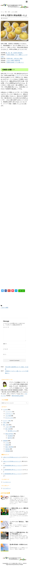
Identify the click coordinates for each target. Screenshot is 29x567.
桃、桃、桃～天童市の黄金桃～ (14, 53)
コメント (6, 327)
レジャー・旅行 (7, 420)
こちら (17, 75)
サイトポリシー (7, 488)
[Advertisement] (14, 173)
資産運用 (5, 440)
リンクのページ (7, 482)
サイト (4, 354)
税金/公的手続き (9, 433)
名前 (5, 343)
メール (5, 349)
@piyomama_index (17, 395)
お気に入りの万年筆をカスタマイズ (11, 457)
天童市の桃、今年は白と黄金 (14, 58)
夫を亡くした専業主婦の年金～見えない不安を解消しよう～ (19, 533)
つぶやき (5, 409)
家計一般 (7, 429)
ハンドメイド (8, 411)
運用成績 (7, 451)
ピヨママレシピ (9, 413)
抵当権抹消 (10, 435)
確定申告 (10, 438)
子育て (4, 422)
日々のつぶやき (9, 417)
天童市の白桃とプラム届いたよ (15, 62)
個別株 (7, 445)
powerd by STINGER (18, 564)
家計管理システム (12, 431)
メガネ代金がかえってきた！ (17, 496)
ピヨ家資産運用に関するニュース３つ (12, 465)
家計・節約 (6, 424)
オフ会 (7, 442)
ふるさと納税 (4, 307)
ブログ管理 (8, 415)
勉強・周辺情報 (9, 447)
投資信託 (7, 449)
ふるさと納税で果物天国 (13, 60)
